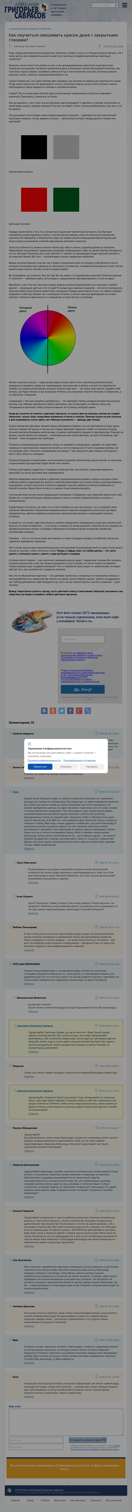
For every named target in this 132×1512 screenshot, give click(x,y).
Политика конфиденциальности (44, 760)
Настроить (91, 766)
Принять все (40, 766)
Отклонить (66, 766)
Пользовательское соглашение (79, 760)
